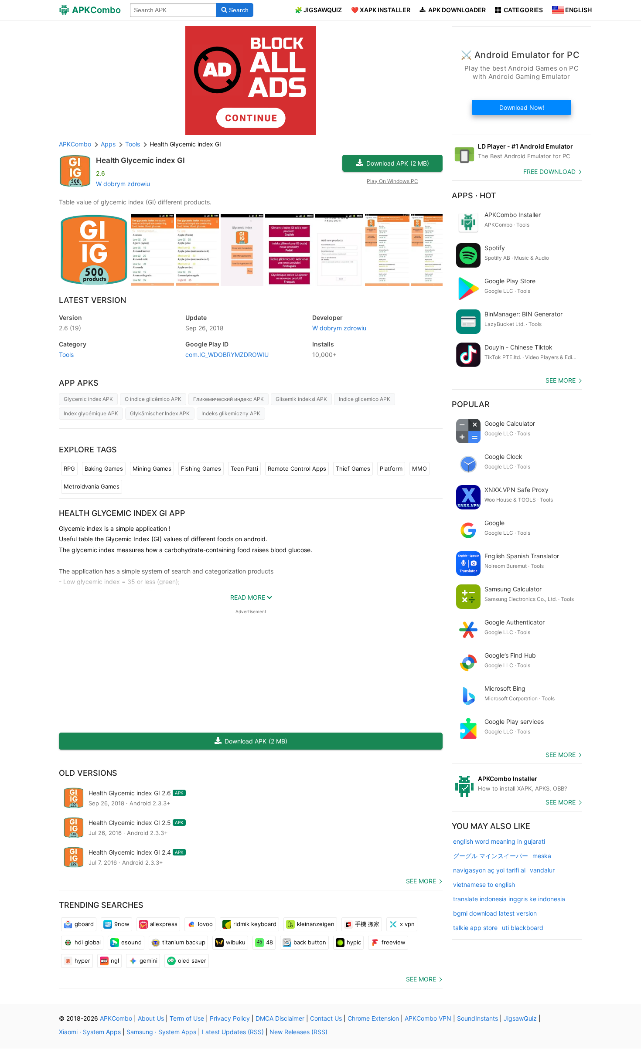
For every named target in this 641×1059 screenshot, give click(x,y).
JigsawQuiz (520, 1018)
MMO (419, 468)
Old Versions (88, 772)
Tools (66, 354)
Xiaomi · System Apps (90, 1031)
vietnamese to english (484, 884)
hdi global (88, 942)
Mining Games (152, 468)
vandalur (542, 870)
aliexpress (163, 923)
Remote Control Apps (297, 468)
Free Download (549, 171)
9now (122, 923)
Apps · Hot (474, 195)
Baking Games (104, 468)
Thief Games (353, 468)
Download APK (397, 163)
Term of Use (187, 1018)
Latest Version (92, 300)
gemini (148, 960)
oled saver (192, 960)
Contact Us (326, 1018)
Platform (391, 468)
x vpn (407, 923)
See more (421, 881)
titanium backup (183, 942)
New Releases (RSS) (298, 1031)
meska (541, 855)
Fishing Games (201, 468)
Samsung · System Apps (161, 1031)
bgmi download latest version (495, 913)
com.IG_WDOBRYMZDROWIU (227, 354)
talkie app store (475, 927)
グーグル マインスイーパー (490, 855)
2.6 (70, 328)
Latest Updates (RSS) (233, 1031)
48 (269, 942)
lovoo (205, 923)
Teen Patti (244, 468)
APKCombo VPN (428, 1018)
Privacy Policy (230, 1018)
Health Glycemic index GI (140, 160)
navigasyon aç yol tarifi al (489, 870)
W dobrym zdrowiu (123, 183)
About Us (151, 1018)
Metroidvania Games (91, 486)
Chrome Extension (373, 1018)
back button (309, 942)
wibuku (235, 942)
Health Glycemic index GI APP (122, 513)
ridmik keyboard (254, 923)
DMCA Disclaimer (280, 1018)
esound (131, 942)
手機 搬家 (367, 923)
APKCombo (75, 144)
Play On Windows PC (392, 181)
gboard (84, 923)
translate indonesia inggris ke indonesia (509, 899)
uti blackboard (522, 927)
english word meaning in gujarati (499, 841)
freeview (394, 942)
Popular (471, 404)
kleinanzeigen (315, 923)
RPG (69, 468)
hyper (82, 960)
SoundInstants (477, 1018)
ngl (115, 960)
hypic (354, 942)
